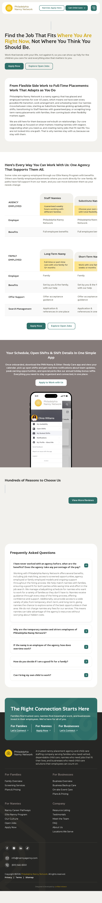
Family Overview (13, 781)
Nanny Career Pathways (17, 810)
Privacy (8, 877)
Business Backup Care (64, 785)
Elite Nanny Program (16, 814)
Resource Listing (61, 810)
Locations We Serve (63, 831)
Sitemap (30, 877)
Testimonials (59, 814)
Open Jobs (10, 823)
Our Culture (11, 819)
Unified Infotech (61, 887)
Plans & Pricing (13, 789)
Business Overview (62, 781)
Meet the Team (61, 819)
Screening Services (15, 785)
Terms (19, 877)
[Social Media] (7, 848)
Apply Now (10, 827)
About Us (58, 827)
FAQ (55, 823)
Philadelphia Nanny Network (34, 874)
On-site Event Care (63, 789)
